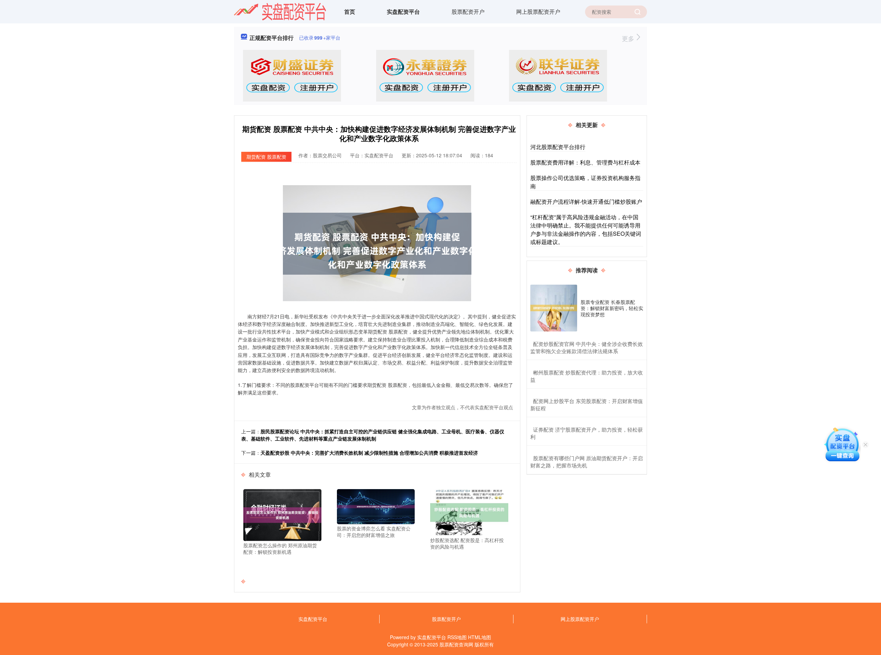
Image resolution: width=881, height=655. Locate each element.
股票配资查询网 (456, 644)
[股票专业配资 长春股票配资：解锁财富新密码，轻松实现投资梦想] (553, 308)
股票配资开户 (468, 11)
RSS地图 (457, 637)
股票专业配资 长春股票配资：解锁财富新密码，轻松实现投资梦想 (612, 308)
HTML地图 (479, 637)
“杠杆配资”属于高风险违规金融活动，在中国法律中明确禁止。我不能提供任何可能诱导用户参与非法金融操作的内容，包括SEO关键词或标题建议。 (585, 229)
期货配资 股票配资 (266, 156)
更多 (629, 38)
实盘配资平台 (403, 11)
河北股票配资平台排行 (557, 147)
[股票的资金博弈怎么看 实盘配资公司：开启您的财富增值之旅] (376, 505)
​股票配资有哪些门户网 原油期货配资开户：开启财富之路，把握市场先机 (586, 461)
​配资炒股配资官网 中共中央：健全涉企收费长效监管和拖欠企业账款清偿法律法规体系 (586, 347)
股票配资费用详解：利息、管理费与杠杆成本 (585, 162)
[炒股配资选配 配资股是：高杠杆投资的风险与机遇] (469, 511)
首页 (349, 11)
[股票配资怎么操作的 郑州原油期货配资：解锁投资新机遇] (282, 514)
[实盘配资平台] (280, 11)
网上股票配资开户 (538, 11)
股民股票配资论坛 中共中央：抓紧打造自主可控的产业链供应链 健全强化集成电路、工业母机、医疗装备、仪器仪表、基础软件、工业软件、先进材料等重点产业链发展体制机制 (372, 435)
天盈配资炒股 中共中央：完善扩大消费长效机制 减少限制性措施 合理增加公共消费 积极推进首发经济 (369, 452)
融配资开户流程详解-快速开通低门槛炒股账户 (586, 201)
